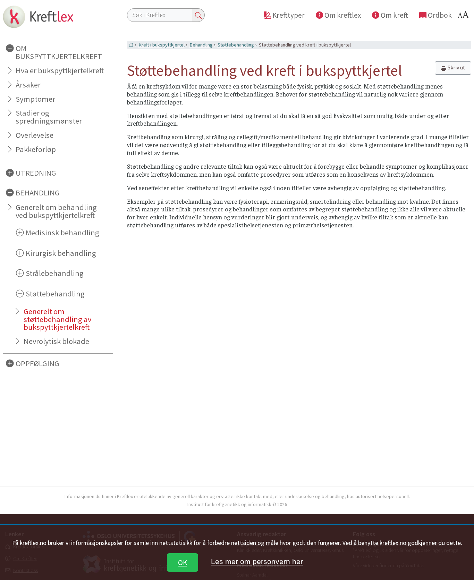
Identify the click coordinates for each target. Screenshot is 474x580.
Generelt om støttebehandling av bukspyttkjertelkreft (57, 319)
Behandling (201, 45)
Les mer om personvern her (257, 561)
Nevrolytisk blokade (56, 341)
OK (182, 562)
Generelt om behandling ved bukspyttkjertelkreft (56, 211)
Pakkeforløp (36, 149)
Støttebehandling (236, 45)
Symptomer (35, 99)
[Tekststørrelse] (464, 16)
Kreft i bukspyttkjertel (161, 45)
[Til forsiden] (58, 17)
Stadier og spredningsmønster (49, 117)
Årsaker (28, 85)
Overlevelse (34, 135)
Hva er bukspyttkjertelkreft (60, 70)
